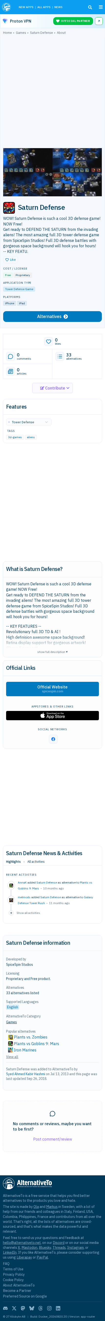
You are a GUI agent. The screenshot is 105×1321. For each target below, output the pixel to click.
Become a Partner (17, 1290)
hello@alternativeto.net (22, 1242)
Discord (58, 1242)
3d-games (15, 437)
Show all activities (28, 913)
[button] (10, 259)
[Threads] (40, 1308)
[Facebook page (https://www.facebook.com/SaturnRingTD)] (53, 739)
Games (11, 1022)
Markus (52, 1206)
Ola (36, 1206)
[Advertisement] (52, 92)
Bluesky (45, 1247)
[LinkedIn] (58, 1308)
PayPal (42, 1257)
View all (12, 1057)
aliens (31, 437)
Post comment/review (52, 1139)
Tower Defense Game (19, 289)
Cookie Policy (13, 1279)
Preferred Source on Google (25, 1296)
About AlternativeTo (19, 1285)
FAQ (6, 1263)
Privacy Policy (14, 1274)
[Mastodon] (23, 1308)
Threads (59, 1247)
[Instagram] (49, 1308)
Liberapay (24, 1257)
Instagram (75, 1247)
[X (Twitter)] (14, 1308)
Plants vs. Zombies (30, 1037)
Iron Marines (25, 1050)
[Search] (90, 7)
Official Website (52, 688)
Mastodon (29, 1247)
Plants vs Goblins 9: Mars (36, 1043)
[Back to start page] (7, 7)
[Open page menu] (101, 7)
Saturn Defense (46, 882)
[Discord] (5, 1308)
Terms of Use (13, 1269)
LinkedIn (10, 1252)
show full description (52, 651)
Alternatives (49, 316)
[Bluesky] (31, 1308)
